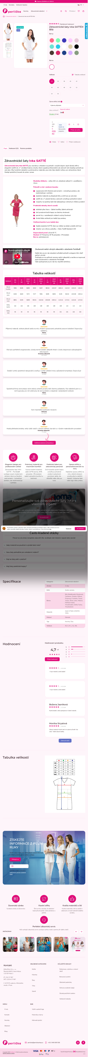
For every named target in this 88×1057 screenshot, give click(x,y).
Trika (33, 986)
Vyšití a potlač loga (38, 1009)
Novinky (6, 1020)
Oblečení (7, 1026)
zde (50, 529)
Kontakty (11, 5)
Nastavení (68, 528)
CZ (81, 5)
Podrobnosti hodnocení (67, 24)
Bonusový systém (64, 977)
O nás (5, 5)
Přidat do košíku (75, 130)
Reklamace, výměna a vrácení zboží (68, 970)
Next (81, 931)
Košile (34, 969)
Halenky (34, 975)
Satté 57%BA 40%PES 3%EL (72, 612)
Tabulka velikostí (80, 75)
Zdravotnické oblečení (72, 582)
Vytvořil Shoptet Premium (66, 1051)
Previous (76, 931)
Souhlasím (81, 528)
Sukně (34, 991)
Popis (5, 148)
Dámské (67, 617)
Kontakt (6, 1015)
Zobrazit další (65, 741)
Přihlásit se (15, 859)
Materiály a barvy (37, 1015)
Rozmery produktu (26, 148)
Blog (5, 1031)
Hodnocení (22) (13, 148)
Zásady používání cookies (67, 993)
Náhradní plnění (37, 1020)
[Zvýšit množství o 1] (78, 124)
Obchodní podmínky (65, 982)
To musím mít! (44, 517)
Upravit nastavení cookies (9, 1053)
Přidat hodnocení (52, 659)
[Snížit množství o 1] (69, 124)
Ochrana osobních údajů (66, 988)
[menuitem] (26, 11)
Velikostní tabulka (21, 5)
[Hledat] (66, 11)
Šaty (33, 980)
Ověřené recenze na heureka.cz (44, 443)
